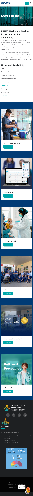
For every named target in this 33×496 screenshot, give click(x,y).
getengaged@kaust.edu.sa (11, 432)
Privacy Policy (12, 487)
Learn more (4, 85)
